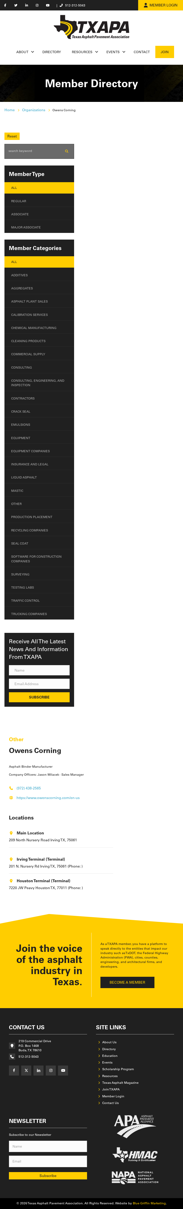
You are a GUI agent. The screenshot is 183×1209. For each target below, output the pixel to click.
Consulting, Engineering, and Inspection (37, 383)
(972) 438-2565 (29, 788)
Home (9, 110)
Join (165, 52)
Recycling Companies (29, 530)
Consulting (21, 367)
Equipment (20, 438)
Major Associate (26, 227)
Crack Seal (20, 412)
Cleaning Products (28, 341)
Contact (142, 52)
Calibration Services (29, 315)
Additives (19, 275)
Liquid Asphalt (24, 477)
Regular (18, 201)
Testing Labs (22, 587)
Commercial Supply (28, 354)
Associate (20, 214)
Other (16, 504)
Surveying (20, 574)
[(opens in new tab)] (135, 1126)
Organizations (33, 110)
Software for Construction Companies (36, 559)
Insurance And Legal (29, 464)
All (14, 188)
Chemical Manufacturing (33, 328)
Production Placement (31, 517)
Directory (51, 52)
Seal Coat (19, 543)
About (22, 52)
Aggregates (22, 288)
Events (113, 52)
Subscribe (48, 1175)
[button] (32, 52)
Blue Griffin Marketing (149, 1203)
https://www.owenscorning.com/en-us (48, 797)
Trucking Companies (29, 614)
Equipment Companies (30, 451)
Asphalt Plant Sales (29, 301)
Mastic (17, 491)
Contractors (23, 398)
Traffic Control (25, 601)
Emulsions (20, 425)
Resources (82, 52)
